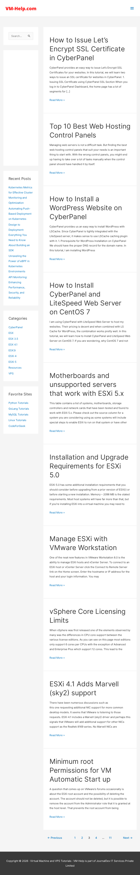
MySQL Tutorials (18, 414)
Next (127, 837)
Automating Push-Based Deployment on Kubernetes (20, 213)
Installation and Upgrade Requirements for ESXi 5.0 (89, 466)
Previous (54, 837)
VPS (11, 373)
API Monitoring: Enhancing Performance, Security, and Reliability (18, 287)
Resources (15, 367)
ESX (11, 333)
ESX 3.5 (13, 338)
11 (110, 837)
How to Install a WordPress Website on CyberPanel (86, 208)
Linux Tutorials (17, 420)
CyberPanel (16, 327)
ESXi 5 (12, 361)
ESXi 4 (13, 356)
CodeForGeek (17, 426)
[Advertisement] (21, 108)
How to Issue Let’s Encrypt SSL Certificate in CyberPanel (87, 49)
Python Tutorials (18, 402)
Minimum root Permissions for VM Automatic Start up (80, 770)
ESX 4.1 (13, 344)
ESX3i (12, 350)
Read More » (57, 100)
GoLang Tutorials (19, 408)
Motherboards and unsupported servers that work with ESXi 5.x (87, 384)
